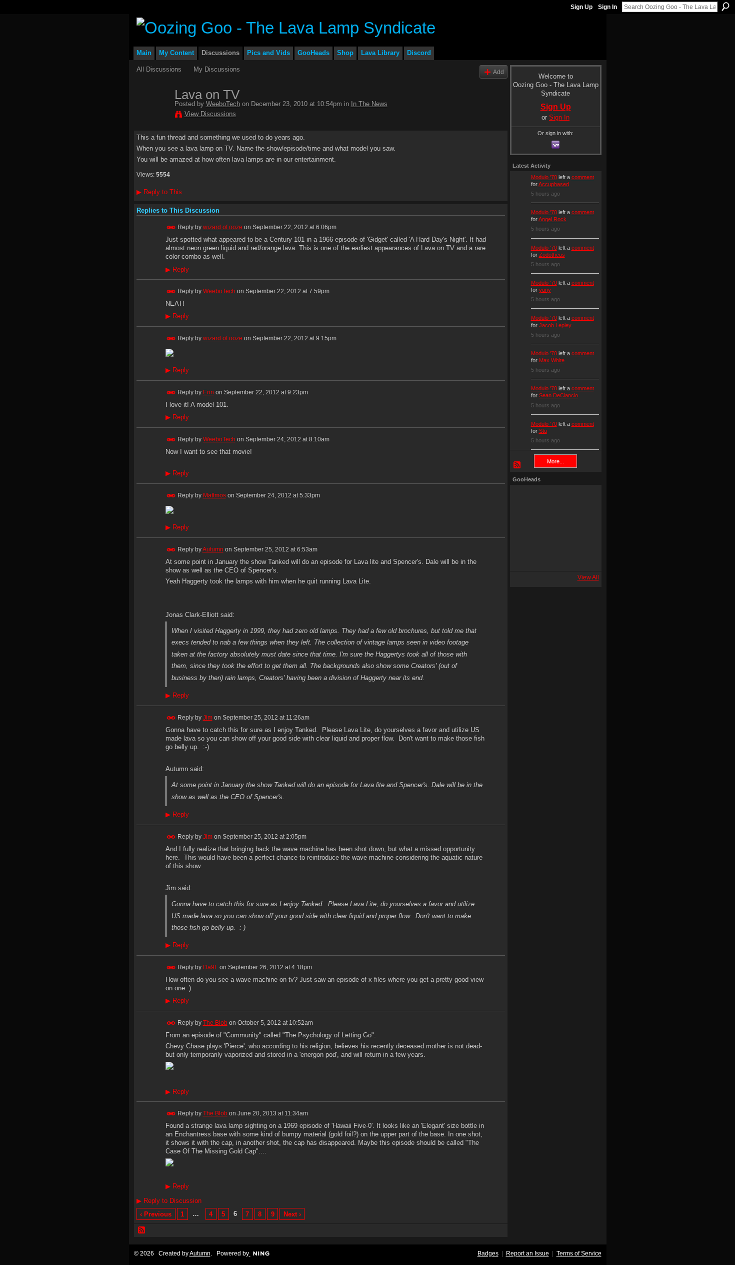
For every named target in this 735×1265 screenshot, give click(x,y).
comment (583, 177)
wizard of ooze (222, 227)
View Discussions (210, 114)
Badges (488, 1253)
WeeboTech (223, 104)
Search (726, 6)
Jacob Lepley (555, 325)
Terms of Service (579, 1253)
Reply (177, 269)
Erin (208, 392)
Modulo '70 (544, 177)
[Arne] (553, 555)
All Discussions (159, 69)
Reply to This (159, 192)
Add (498, 72)
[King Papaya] (526, 501)
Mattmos (214, 495)
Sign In (607, 7)
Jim (207, 717)
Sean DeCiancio (558, 395)
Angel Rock (552, 219)
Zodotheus (552, 255)
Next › (292, 1214)
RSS (142, 1230)
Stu (543, 431)
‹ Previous (156, 1214)
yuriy (545, 290)
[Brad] (580, 528)
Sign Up (581, 7)
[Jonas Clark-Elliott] (526, 528)
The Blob (215, 1022)
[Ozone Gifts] (580, 501)
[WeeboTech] (152, 116)
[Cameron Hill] (553, 501)
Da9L (210, 967)
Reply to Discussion (169, 1200)
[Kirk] (553, 528)
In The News (369, 104)
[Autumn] (526, 555)
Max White (551, 360)
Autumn (213, 549)
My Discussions (217, 69)
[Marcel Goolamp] (580, 555)
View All (588, 577)
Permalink (171, 227)
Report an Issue (527, 1253)
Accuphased (553, 184)
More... (555, 461)
